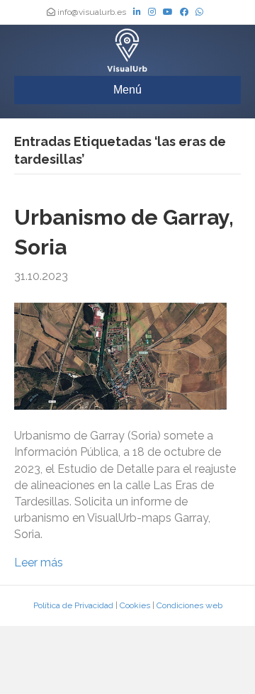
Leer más (38, 562)
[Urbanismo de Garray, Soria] (120, 355)
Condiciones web (189, 605)
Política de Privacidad (73, 605)
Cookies (135, 605)
